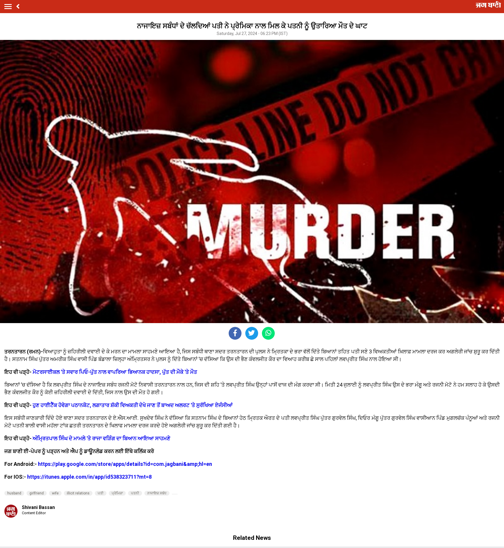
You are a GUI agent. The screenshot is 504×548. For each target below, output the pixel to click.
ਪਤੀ (101, 493)
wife (55, 493)
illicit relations (78, 493)
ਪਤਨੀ (135, 493)
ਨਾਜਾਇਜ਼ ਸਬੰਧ (157, 493)
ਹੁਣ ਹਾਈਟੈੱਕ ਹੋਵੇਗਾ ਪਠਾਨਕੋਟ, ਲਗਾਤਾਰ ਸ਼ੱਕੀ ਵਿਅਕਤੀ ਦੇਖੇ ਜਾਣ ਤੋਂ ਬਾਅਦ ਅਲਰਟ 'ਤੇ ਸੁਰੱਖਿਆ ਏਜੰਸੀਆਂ (133, 405)
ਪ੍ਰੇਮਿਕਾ (117, 493)
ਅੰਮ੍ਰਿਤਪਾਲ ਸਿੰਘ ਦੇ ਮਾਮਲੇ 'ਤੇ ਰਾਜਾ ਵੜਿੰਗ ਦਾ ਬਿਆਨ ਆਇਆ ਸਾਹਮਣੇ (101, 438)
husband (14, 493)
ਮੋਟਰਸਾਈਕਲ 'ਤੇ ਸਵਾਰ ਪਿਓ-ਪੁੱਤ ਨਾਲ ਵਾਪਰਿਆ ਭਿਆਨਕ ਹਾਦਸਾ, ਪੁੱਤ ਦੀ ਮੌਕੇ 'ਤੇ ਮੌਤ (115, 372)
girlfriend (36, 493)
